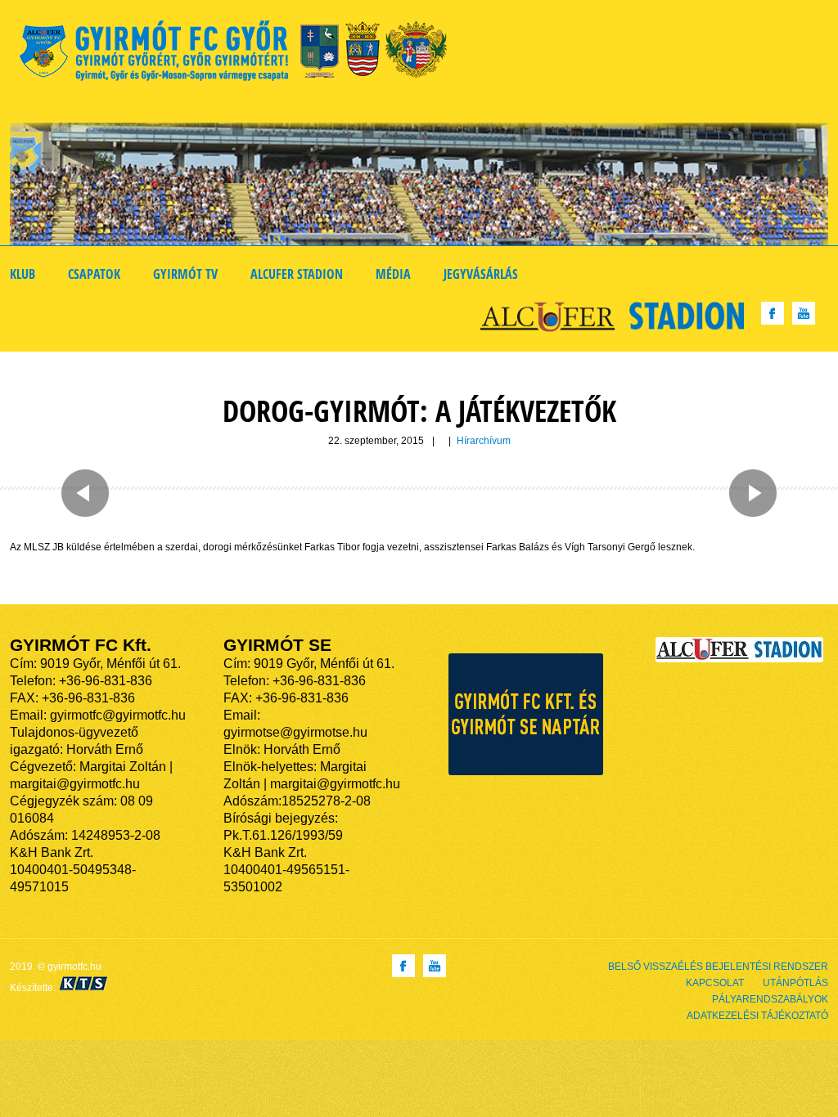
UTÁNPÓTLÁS (795, 983)
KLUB (22, 274)
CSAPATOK (94, 274)
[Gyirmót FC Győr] (240, 53)
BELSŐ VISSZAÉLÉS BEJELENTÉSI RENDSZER (718, 966)
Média (393, 274)
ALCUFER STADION (296, 274)
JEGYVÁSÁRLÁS (481, 274)
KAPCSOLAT (715, 983)
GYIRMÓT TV (185, 274)
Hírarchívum (484, 440)
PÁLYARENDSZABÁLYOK (770, 999)
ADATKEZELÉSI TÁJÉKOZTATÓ (757, 1015)
